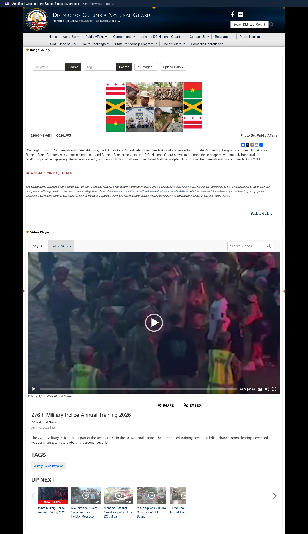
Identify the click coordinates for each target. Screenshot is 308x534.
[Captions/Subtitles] (259, 389)
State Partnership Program (134, 44)
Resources (222, 36)
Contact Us (197, 36)
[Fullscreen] (274, 389)
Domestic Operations (206, 44)
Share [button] (168, 405)
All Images (145, 67)
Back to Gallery (261, 213)
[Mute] (267, 389)
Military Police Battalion (48, 466)
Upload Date (172, 67)
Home (52, 36)
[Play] (34, 389)
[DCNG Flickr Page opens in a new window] (240, 14)
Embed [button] (195, 405)
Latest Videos (61, 246)
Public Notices (250, 36)
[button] (98, 3)
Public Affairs (94, 36)
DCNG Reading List (62, 44)
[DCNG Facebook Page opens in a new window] (232, 14)
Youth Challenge (94, 44)
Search (73, 67)
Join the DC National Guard (160, 36)
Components (122, 36)
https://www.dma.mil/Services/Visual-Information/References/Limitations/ (148, 191)
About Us (69, 36)
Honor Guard (172, 44)
